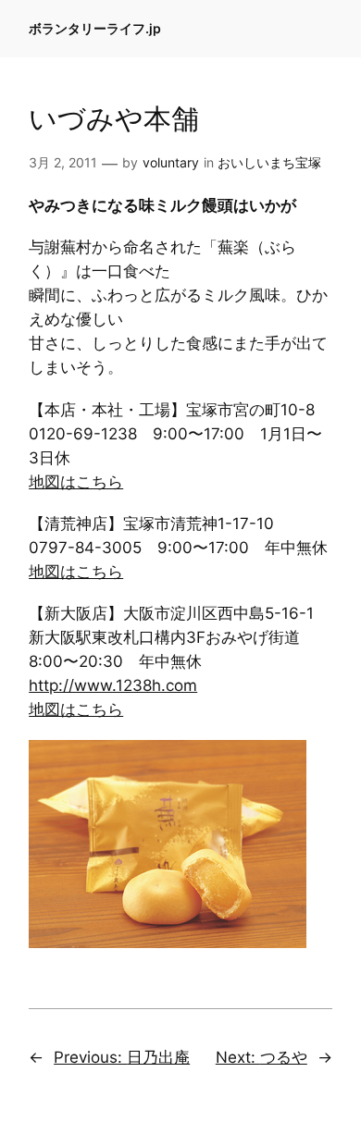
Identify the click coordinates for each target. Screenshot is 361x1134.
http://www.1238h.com (113, 685)
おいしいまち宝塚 (269, 162)
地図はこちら (76, 482)
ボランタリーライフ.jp (95, 28)
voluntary (171, 162)
